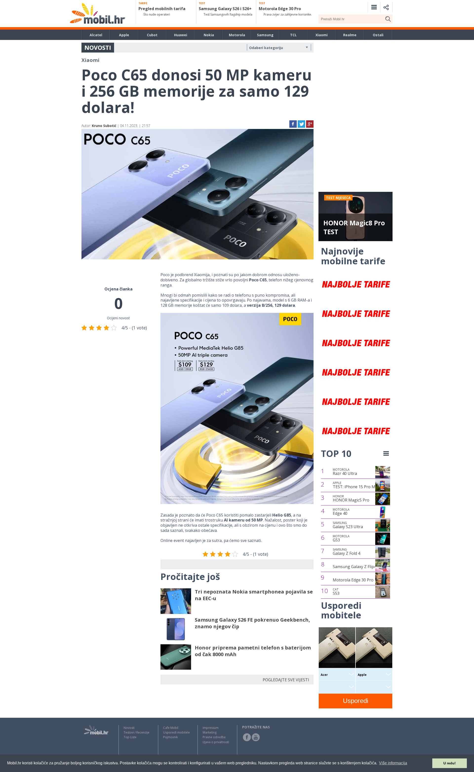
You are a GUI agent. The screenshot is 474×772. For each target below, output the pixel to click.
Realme (349, 35)
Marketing (210, 732)
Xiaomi (322, 35)
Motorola (237, 35)
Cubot (152, 35)
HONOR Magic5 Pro (351, 498)
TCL (293, 35)
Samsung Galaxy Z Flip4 (354, 566)
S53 (336, 591)
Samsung (265, 35)
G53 (341, 538)
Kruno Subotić (104, 125)
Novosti (129, 728)
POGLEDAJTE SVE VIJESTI (286, 679)
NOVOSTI (97, 47)
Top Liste (130, 737)
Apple (124, 35)
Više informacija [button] (393, 763)
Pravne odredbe (214, 737)
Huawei (180, 35)
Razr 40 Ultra (345, 471)
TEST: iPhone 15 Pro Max (356, 485)
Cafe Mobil (170, 728)
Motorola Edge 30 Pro (353, 580)
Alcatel (96, 35)
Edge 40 (341, 511)
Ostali (378, 35)
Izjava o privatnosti (216, 742)
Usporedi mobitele (176, 732)
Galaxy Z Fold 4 (346, 551)
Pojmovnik (170, 737)
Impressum (210, 728)
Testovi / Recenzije (136, 732)
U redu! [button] (449, 763)
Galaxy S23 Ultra (348, 525)
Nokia (209, 35)
